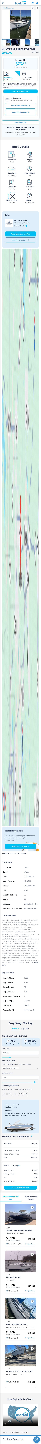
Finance (15, 1028)
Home (5, 1432)
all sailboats (12, 176)
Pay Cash (25, 1028)
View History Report (19, 846)
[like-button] (37, 8)
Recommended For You (10, 1197)
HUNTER (12, 189)
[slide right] (37, 24)
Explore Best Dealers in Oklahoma (14, 853)
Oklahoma (25, 1432)
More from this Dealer (31, 1198)
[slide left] (4, 24)
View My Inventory (19, 240)
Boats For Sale (14, 1432)
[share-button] (32, 8)
